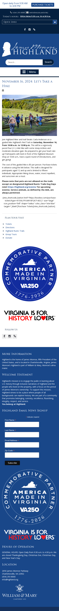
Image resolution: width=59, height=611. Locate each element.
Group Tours (11, 234)
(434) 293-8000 (19, 12)
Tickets (8, 224)
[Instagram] (9, 336)
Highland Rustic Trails (14, 231)
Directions (10, 227)
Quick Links (10, 21)
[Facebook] (4, 336)
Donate (8, 237)
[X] (14, 336)
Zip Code (9, 450)
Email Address (12, 440)
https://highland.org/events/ (22, 187)
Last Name (10, 430)
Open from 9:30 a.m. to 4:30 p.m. (35, 16)
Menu (32, 71)
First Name (10, 420)
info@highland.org (38, 12)
